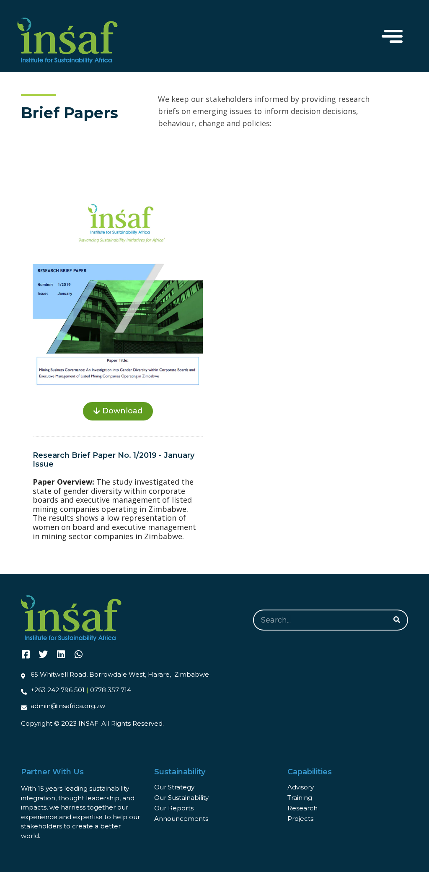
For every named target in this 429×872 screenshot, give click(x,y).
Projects (300, 819)
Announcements (181, 819)
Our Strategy (174, 787)
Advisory (300, 787)
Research (302, 808)
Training (299, 798)
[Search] (396, 620)
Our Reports (174, 808)
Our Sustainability (181, 798)
